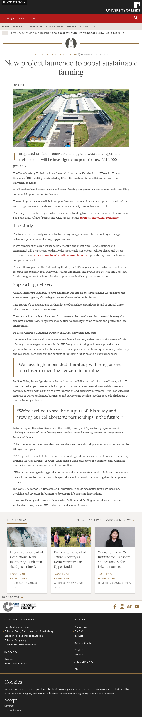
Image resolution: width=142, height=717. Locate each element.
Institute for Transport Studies (20, 644)
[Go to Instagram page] (122, 607)
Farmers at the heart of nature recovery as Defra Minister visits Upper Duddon (70, 559)
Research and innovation (47, 26)
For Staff (79, 631)
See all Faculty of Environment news (104, 520)
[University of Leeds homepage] (123, 7)
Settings (9, 705)
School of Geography (15, 640)
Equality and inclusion (16, 663)
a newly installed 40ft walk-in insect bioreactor (61, 255)
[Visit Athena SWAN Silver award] (12, 607)
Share (21, 85)
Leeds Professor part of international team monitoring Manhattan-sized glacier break (26, 559)
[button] (136, 18)
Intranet (79, 635)
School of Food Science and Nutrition (24, 635)
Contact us (87, 26)
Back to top (11, 597)
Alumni (78, 669)
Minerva (79, 654)
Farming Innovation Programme (99, 218)
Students (79, 650)
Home (5, 26)
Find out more (12, 710)
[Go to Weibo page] (129, 607)
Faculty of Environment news (55, 54)
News (13, 33)
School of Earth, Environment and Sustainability (29, 631)
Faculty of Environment (19, 17)
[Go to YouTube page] (137, 607)
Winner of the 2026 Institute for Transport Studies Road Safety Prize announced (114, 559)
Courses (9, 659)
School (18, 26)
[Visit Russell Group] (29, 607)
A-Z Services (81, 627)
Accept (10, 700)
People (72, 26)
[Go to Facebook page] (114, 607)
